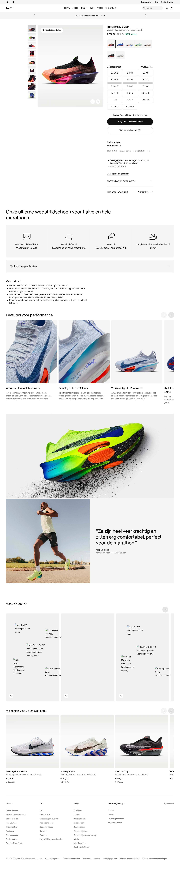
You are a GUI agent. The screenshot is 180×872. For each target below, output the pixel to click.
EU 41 (130, 80)
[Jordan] (7, 2)
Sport (100, 8)
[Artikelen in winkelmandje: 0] (172, 8)
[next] (165, 609)
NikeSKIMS (111, 8)
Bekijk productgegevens (118, 174)
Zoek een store (114, 145)
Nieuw (67, 8)
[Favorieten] (167, 8)
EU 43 (130, 86)
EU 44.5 (114, 93)
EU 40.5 (114, 80)
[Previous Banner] (34, 15)
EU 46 (114, 100)
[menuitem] (158, 2)
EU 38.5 (114, 73)
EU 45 (130, 93)
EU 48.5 (114, 106)
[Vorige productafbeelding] (92, 101)
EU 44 (145, 86)
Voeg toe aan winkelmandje (130, 121)
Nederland (170, 804)
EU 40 (145, 73)
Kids (92, 8)
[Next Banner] (146, 15)
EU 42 (145, 80)
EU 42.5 (114, 86)
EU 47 (130, 100)
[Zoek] (144, 8)
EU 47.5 (145, 100)
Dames (84, 8)
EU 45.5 (145, 93)
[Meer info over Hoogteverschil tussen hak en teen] (169, 244)
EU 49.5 (130, 106)
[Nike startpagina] (9, 8)
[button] (32, 37)
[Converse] (13, 2)
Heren (75, 8)
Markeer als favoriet (128, 130)
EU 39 (130, 73)
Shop (103, 15)
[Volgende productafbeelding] (98, 101)
